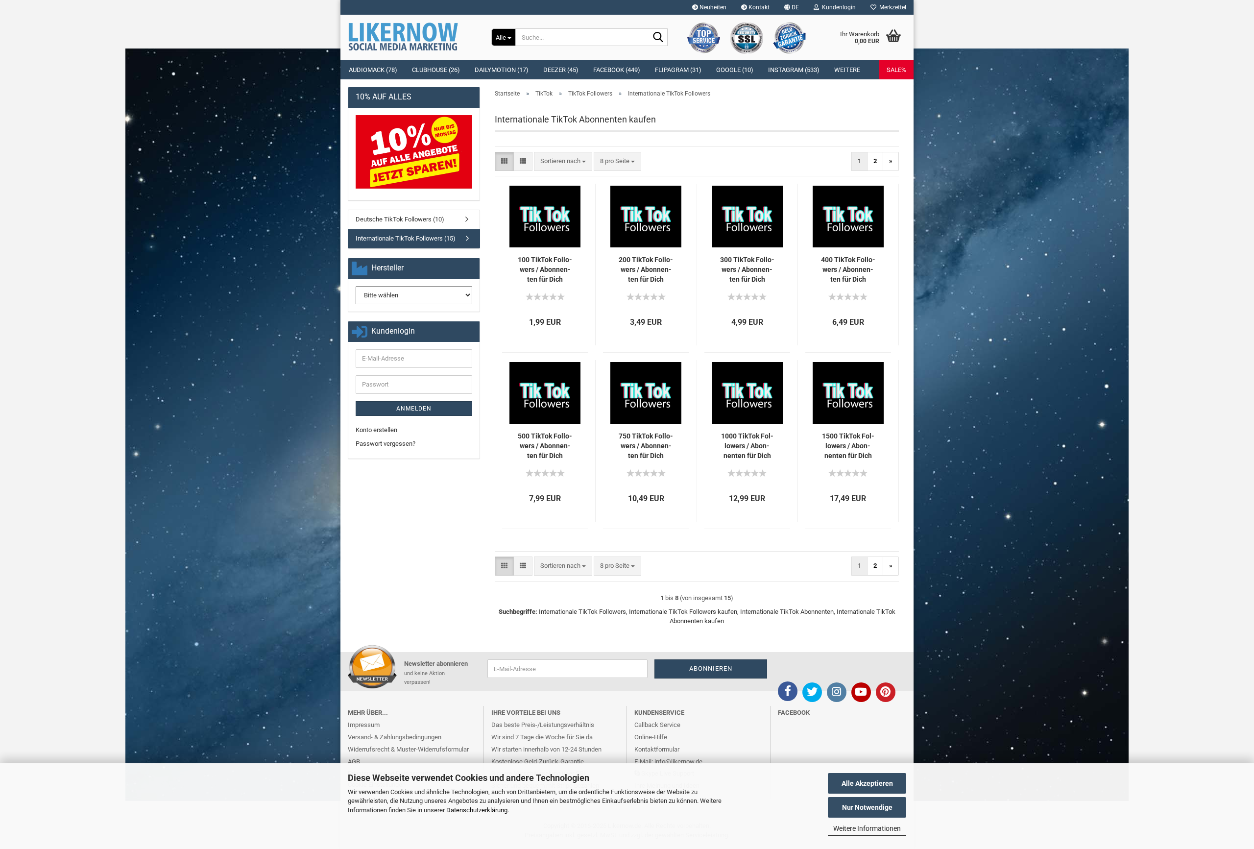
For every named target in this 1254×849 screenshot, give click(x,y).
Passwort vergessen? (385, 443)
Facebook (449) (616, 69)
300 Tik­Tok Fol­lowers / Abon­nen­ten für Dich (747, 269)
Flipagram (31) (678, 69)
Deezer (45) (561, 69)
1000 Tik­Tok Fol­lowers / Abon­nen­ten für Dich (747, 446)
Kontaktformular (656, 749)
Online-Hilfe (650, 737)
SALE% (896, 69)
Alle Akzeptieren (867, 783)
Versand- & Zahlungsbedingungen (394, 737)
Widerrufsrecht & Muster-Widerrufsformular (408, 749)
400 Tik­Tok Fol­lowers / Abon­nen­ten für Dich (848, 269)
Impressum (364, 724)
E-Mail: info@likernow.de (668, 761)
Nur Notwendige (867, 807)
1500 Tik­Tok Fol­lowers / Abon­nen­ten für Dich (848, 446)
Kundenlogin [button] (837, 7)
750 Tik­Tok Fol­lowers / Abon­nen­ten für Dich (646, 446)
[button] (791, 7)
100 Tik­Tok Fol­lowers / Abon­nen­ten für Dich (545, 269)
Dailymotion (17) (502, 69)
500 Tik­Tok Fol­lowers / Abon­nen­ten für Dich (545, 446)
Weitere (847, 69)
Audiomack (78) (373, 69)
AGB (354, 761)
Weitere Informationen (867, 828)
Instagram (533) (794, 69)
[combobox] (563, 161)
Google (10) (734, 69)
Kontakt (758, 7)
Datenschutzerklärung (476, 810)
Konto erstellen (376, 430)
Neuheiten (712, 7)
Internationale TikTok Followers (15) (406, 238)
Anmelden (414, 408)
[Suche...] (658, 38)
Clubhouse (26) (436, 69)
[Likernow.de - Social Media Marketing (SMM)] (412, 37)
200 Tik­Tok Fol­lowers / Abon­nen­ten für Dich (646, 269)
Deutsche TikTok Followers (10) (400, 219)
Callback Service (657, 724)
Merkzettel (891, 7)
